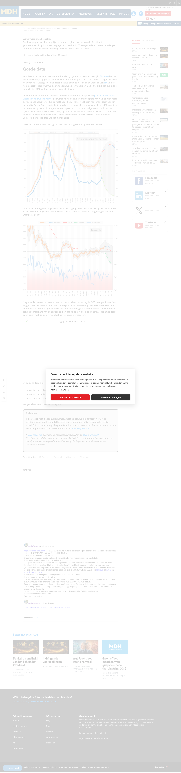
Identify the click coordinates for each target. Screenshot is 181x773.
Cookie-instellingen (111, 397)
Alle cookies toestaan (70, 397)
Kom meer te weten (60, 389)
